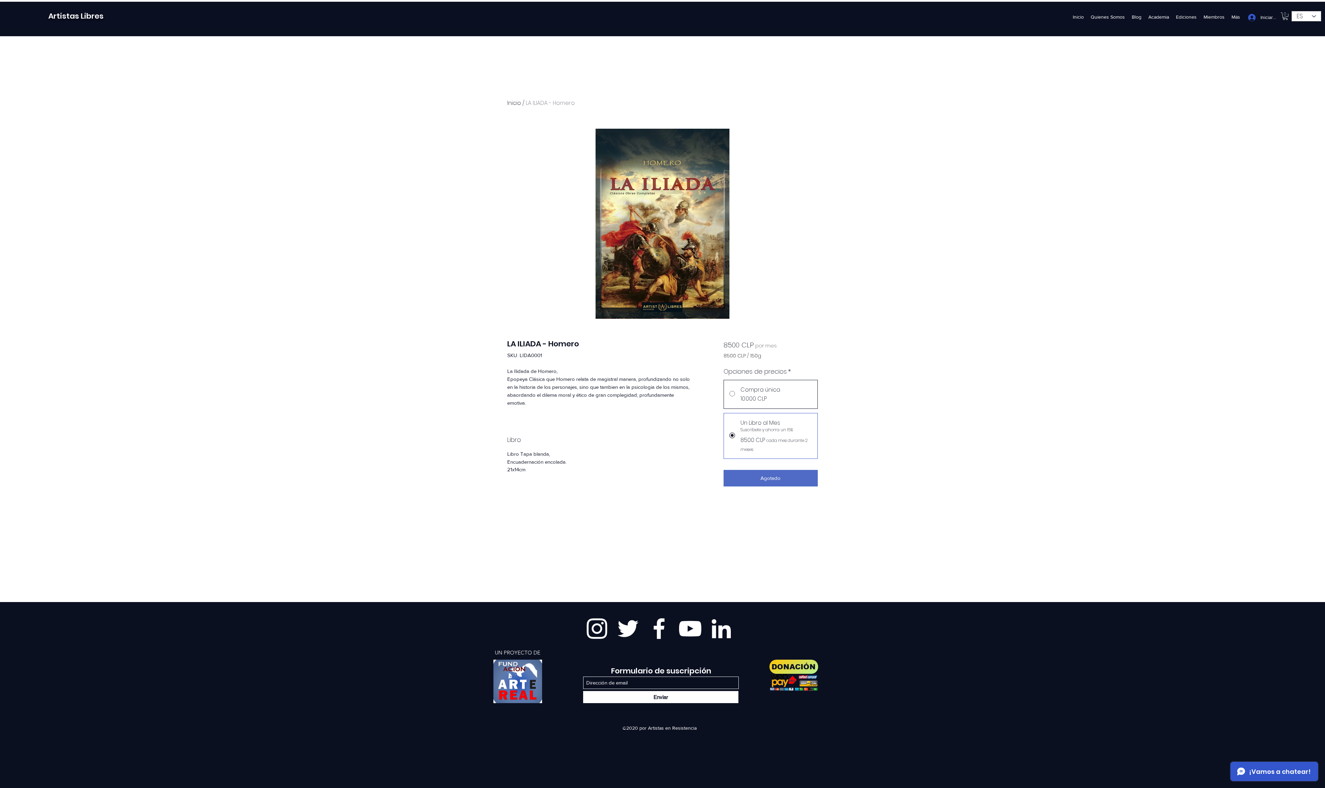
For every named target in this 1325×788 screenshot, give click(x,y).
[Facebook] (659, 628)
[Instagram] (597, 628)
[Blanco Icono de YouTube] (690, 628)
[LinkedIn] (721, 628)
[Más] (517, 681)
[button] (1285, 16)
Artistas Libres (76, 16)
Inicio (514, 103)
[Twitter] (628, 628)
